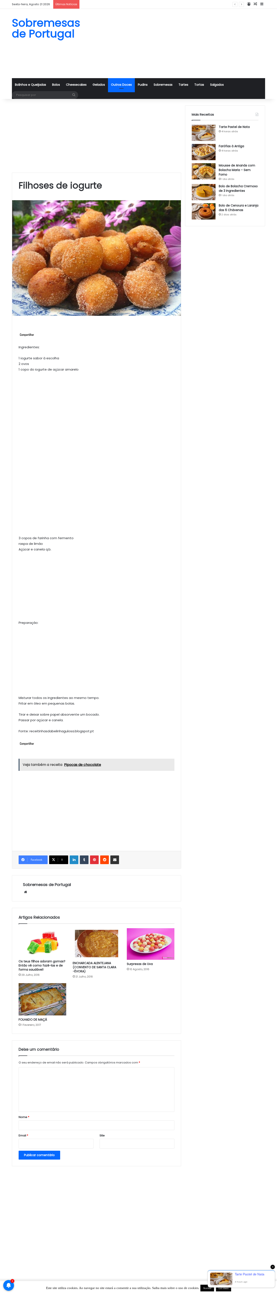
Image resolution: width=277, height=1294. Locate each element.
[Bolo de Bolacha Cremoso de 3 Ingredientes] (204, 192)
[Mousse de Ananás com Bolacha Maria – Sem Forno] (204, 171)
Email (23, 1135)
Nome (24, 1117)
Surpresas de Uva (140, 964)
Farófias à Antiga (231, 146)
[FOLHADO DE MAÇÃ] (42, 999)
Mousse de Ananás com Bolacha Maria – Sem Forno (237, 170)
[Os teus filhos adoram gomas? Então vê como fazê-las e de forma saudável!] (42, 942)
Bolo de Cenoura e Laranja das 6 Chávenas (238, 207)
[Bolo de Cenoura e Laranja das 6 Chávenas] (204, 211)
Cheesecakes (76, 84)
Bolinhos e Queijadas (30, 84)
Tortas (199, 84)
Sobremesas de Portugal (47, 884)
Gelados (99, 84)
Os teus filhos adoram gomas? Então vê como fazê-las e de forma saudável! (42, 965)
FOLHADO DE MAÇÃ (33, 1019)
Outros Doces (121, 84)
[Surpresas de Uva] (150, 944)
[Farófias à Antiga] (204, 152)
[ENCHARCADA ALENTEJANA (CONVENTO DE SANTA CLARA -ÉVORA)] (96, 943)
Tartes (183, 84)
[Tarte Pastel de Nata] (204, 133)
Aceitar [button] (207, 1288)
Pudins (143, 84)
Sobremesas (163, 84)
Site (102, 1135)
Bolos (56, 84)
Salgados (217, 84)
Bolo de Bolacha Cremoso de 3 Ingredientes (113, 4)
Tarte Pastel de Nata (234, 127)
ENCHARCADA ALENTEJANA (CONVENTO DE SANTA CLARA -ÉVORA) (94, 967)
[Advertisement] (181, 43)
